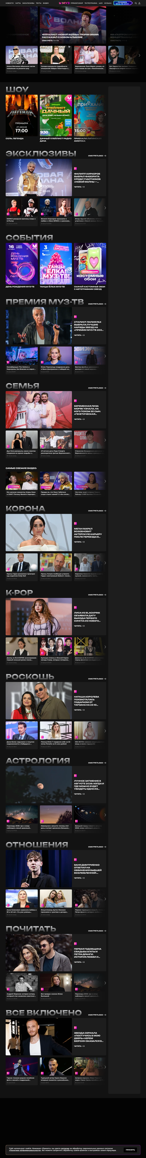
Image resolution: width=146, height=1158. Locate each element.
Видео (46, 3)
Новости (10, 3)
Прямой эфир (77, 3)
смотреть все (95, 156)
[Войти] (139, 3)
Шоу (101, 3)
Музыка (107, 3)
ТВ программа (91, 3)
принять (130, 1150)
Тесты (38, 3)
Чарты (18, 3)
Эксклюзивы (28, 3)
